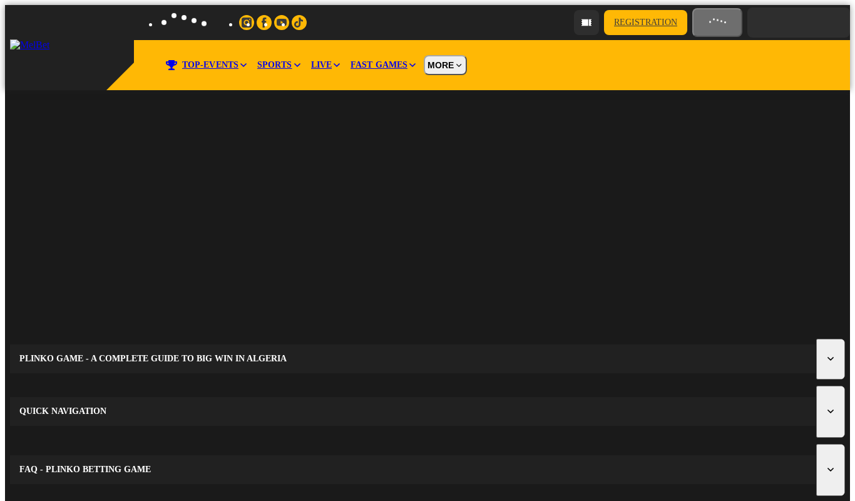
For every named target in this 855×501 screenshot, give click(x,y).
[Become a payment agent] (586, 22)
